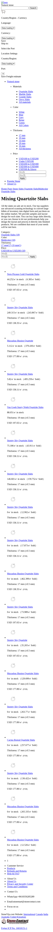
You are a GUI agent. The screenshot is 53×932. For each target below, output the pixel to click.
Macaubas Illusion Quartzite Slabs (23, 573)
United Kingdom (18, 917)
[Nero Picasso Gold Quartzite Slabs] (29, 267)
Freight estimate (13, 76)
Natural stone (13, 81)
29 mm (22, 143)
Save (3, 41)
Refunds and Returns (17, 871)
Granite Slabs (25, 97)
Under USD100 (26, 161)
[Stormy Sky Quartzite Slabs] (29, 300)
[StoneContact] (14, 923)
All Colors (24, 125)
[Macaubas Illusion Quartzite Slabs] (29, 566)
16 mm (22, 146)
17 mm (22, 135)
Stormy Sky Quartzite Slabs (20, 307)
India (45, 914)
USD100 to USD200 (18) (13, 250)
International (29, 914)
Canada (39, 914)
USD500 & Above (27, 169)
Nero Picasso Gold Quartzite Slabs (23, 274)
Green (22, 122)
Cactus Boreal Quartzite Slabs (21, 740)
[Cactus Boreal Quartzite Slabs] (29, 732)
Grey (21, 117)
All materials (25, 102)
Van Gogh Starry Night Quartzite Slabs (25, 407)
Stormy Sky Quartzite (17, 640)
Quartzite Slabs (26, 91)
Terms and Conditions (17, 886)
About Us (11, 184)
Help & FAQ (13, 873)
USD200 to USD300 (29, 164)
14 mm (22, 140)
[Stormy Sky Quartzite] (29, 633)
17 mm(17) (6, 245)
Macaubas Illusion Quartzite (20, 340)
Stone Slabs (18, 189)
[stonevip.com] (4, 2)
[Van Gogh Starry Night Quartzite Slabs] (29, 400)
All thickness (25, 148)
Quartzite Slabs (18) (10, 234)
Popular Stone (13, 181)
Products (11, 868)
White (21, 112)
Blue (21, 115)
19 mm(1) (16, 245)
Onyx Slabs (24, 99)
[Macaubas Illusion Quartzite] (29, 333)
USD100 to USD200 (29, 158)
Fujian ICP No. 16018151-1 (14, 928)
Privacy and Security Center (20, 884)
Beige (21, 120)
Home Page (7, 189)
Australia (5, 917)
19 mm (22, 138)
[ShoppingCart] (3, 13)
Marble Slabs (25, 94)
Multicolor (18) (8, 240)
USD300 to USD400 (29, 166)
